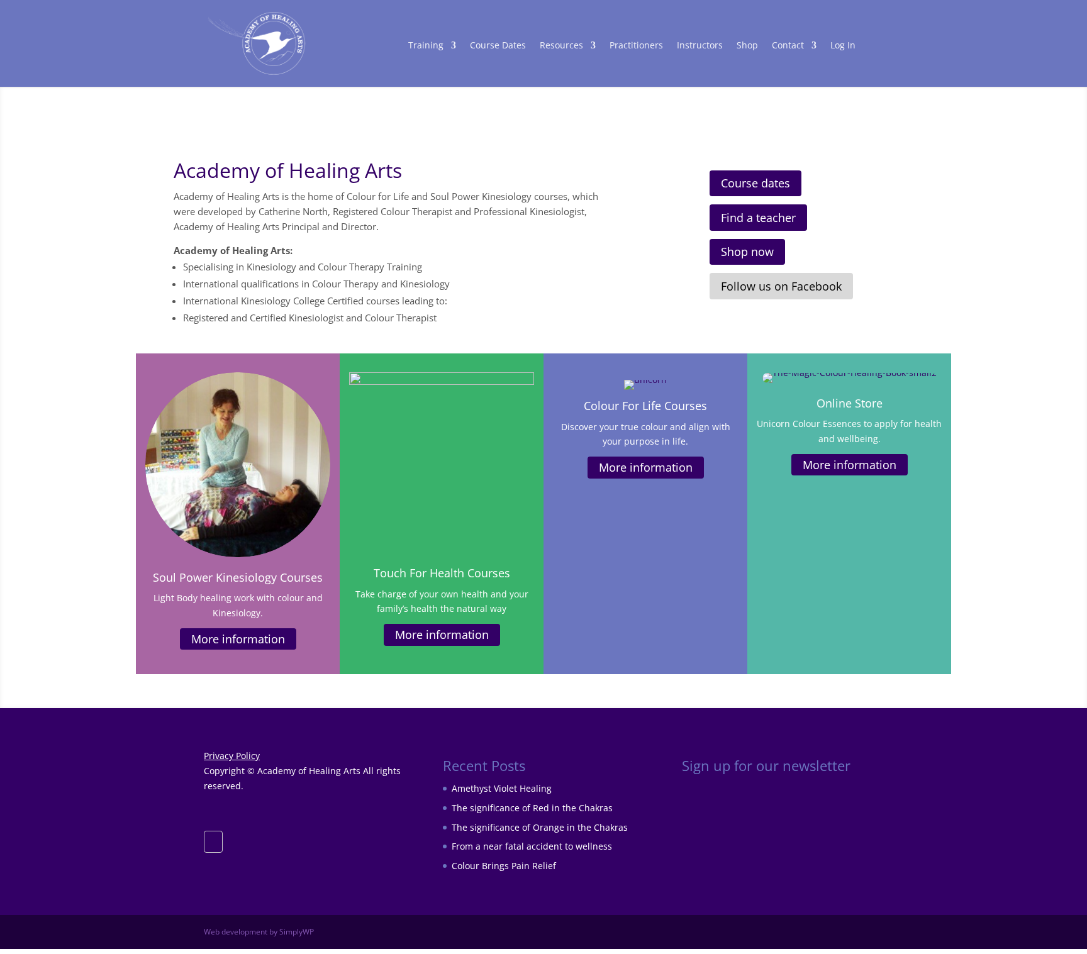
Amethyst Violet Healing (502, 788)
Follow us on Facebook (781, 286)
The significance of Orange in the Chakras (540, 827)
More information (238, 638)
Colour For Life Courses (645, 405)
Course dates (755, 183)
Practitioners (636, 46)
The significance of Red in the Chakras (532, 808)
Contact (788, 46)
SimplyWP (296, 931)
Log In (843, 46)
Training (425, 46)
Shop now (747, 251)
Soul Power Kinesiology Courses (238, 577)
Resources (561, 46)
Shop (747, 46)
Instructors (700, 46)
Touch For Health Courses (442, 572)
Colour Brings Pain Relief (504, 866)
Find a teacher (758, 217)
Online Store (850, 403)
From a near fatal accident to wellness (532, 846)
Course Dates (498, 46)
